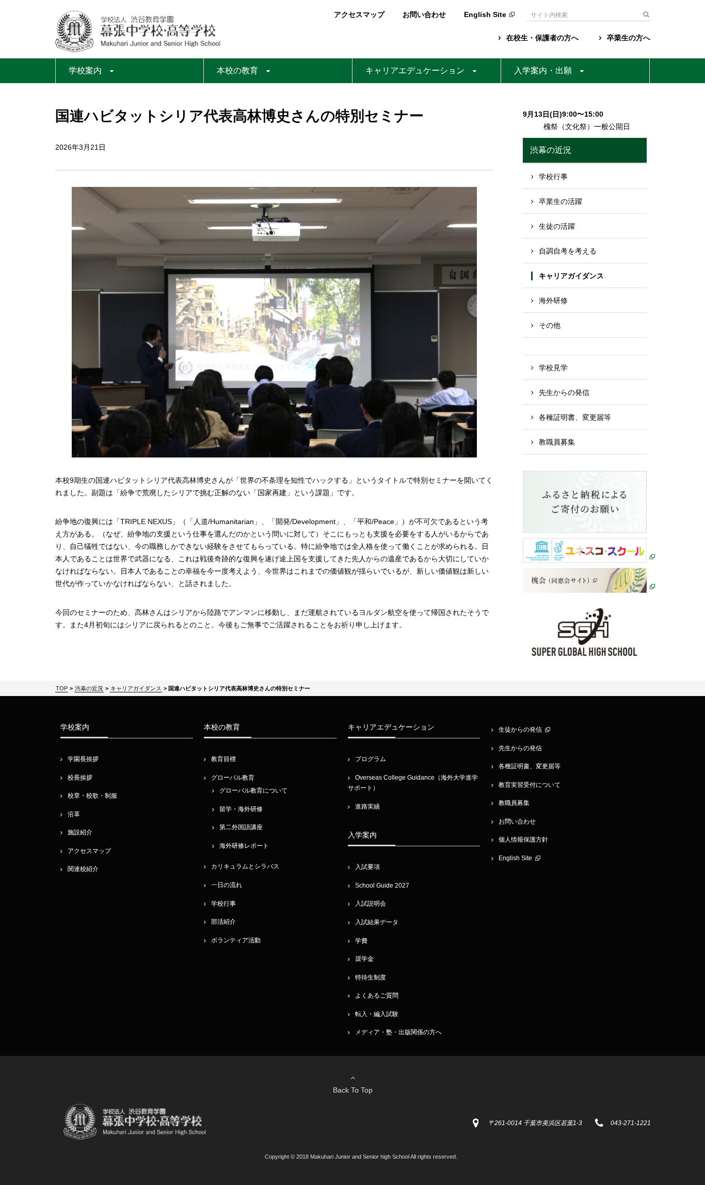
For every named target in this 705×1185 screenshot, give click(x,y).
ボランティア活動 (236, 940)
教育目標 (223, 759)
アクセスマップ (359, 14)
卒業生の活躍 (560, 201)
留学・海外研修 (241, 809)
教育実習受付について (529, 784)
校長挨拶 (80, 777)
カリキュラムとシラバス (245, 866)
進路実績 (367, 806)
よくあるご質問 (376, 995)
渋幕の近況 (550, 150)
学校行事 (553, 176)
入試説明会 (370, 903)
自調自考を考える (568, 251)
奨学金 (364, 958)
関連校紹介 (83, 869)
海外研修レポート (244, 845)
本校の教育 (237, 70)
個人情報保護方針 (523, 839)
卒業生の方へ (628, 38)
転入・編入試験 (376, 1014)
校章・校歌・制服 (92, 795)
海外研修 (553, 300)
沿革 (74, 814)
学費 (361, 940)
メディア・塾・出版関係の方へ (398, 1032)
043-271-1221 (631, 1123)
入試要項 (367, 867)
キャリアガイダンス (571, 276)
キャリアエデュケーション (414, 70)
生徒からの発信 (520, 729)
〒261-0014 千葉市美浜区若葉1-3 (535, 1123)
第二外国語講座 (241, 827)
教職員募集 (557, 442)
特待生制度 (370, 977)
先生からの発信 (564, 392)
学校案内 (85, 70)
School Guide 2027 (382, 885)
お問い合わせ (424, 14)
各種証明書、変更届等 (575, 417)
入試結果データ (376, 922)
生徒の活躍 (557, 226)
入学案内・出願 (543, 70)
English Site (485, 14)
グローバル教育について (253, 790)
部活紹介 (223, 921)
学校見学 (553, 368)
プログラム (370, 759)
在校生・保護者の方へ (542, 38)
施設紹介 (80, 832)
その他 (549, 325)
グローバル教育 (232, 777)
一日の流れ (226, 885)
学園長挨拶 (83, 759)
